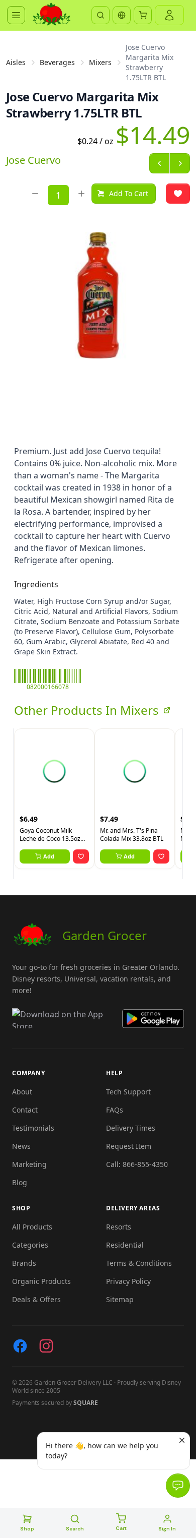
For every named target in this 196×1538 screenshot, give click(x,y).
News (21, 1146)
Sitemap (120, 1299)
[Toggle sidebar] (16, 15)
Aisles (16, 62)
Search (75, 1528)
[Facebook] (20, 1346)
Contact (25, 1110)
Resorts (118, 1227)
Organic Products (41, 1281)
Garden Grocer (104, 935)
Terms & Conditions (139, 1263)
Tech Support (128, 1091)
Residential (125, 1245)
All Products (32, 1227)
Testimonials (33, 1128)
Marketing (29, 1164)
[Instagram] (46, 1346)
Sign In (167, 1528)
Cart (121, 1528)
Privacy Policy (128, 1281)
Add (48, 856)
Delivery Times (130, 1128)
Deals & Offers (36, 1299)
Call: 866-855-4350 (137, 1164)
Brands (24, 1263)
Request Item (128, 1146)
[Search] (100, 15)
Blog (19, 1182)
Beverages (57, 62)
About (22, 1091)
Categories (30, 1245)
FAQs (114, 1110)
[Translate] (122, 15)
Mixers (100, 62)
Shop (27, 1528)
